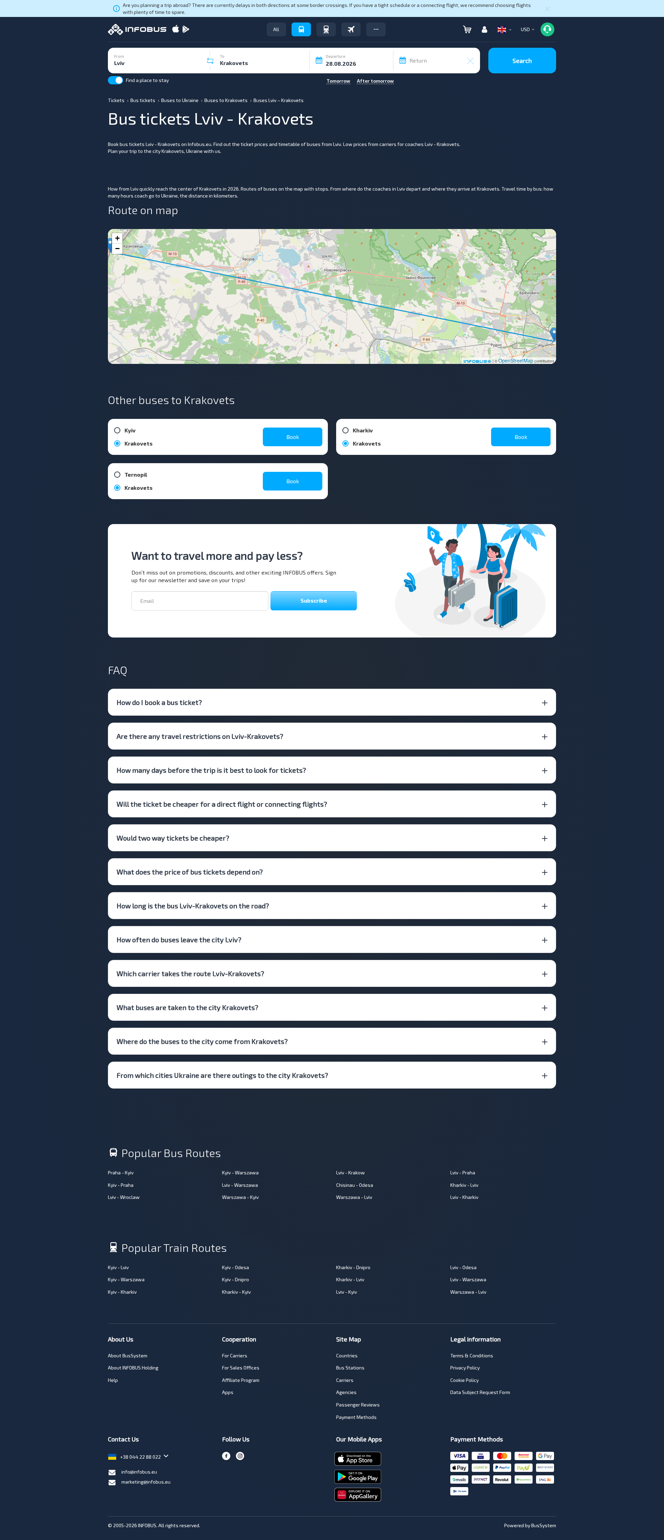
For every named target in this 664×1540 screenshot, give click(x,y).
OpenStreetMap (515, 360)
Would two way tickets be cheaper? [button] (173, 838)
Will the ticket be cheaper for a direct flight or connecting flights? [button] (222, 804)
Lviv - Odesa (463, 1267)
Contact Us (123, 1439)
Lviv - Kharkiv (464, 1197)
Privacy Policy (465, 1368)
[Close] (547, 8)
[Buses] (301, 29)
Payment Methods (356, 1417)
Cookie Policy (464, 1380)
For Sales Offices (240, 1368)
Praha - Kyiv (120, 1172)
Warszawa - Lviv (354, 1197)
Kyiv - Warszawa (240, 1172)
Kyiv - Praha (120, 1185)
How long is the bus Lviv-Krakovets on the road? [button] (193, 905)
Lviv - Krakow (350, 1172)
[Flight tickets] (351, 29)
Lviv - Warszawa (240, 1185)
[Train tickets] (326, 29)
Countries (347, 1355)
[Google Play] (186, 29)
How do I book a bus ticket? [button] (159, 702)
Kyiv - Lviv (118, 1267)
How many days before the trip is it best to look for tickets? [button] (211, 770)
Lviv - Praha (462, 1172)
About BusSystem (127, 1355)
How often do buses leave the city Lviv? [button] (179, 939)
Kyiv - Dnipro (235, 1279)
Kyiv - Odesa (235, 1267)
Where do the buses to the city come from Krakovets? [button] (202, 1041)
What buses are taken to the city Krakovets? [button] (187, 1007)
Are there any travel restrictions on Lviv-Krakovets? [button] (200, 736)
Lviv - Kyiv (346, 1292)
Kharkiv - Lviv (464, 1185)
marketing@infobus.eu (145, 1482)
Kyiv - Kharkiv (122, 1292)
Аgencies (346, 1392)
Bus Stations (350, 1368)
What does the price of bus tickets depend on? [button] (190, 872)
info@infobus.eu (139, 1472)
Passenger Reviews (358, 1405)
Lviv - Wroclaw (124, 1197)
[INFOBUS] (137, 29)
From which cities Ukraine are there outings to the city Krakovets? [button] (222, 1075)
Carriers (344, 1380)
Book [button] (292, 436)
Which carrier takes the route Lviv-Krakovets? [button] (190, 973)
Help (113, 1380)
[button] (376, 29)
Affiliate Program (240, 1380)
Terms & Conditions (471, 1355)
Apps (227, 1392)
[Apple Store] (176, 29)
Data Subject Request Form (480, 1392)
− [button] (117, 248)
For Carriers (234, 1355)
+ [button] (117, 238)
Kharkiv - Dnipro (353, 1267)
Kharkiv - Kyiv (236, 1292)
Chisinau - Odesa (354, 1185)
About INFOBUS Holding (133, 1368)
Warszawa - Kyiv (240, 1197)
